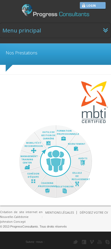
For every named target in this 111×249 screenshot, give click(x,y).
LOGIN (91, 6)
